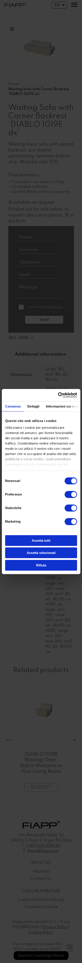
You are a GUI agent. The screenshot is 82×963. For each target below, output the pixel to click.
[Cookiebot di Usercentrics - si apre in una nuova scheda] (58, 395)
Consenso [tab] (13, 406)
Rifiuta (41, 565)
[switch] (71, 494)
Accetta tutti (41, 540)
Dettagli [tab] (33, 406)
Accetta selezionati (41, 553)
